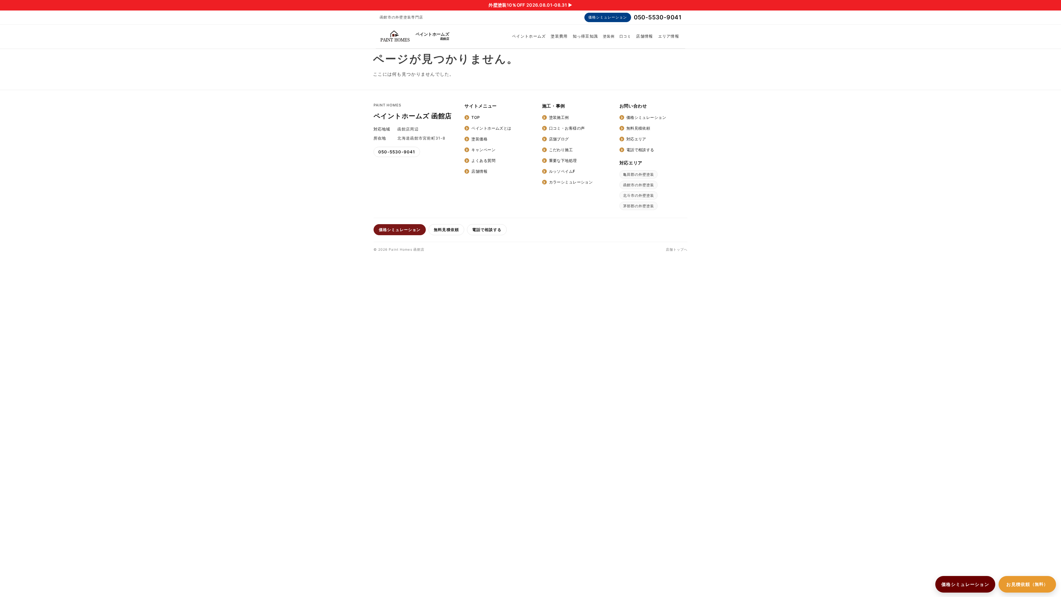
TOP (475, 117)
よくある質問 (483, 160)
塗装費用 (559, 36)
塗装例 (608, 36)
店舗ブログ (559, 139)
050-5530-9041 (657, 17)
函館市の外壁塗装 (638, 185)
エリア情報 (668, 36)
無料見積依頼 (638, 128)
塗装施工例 (559, 117)
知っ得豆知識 (585, 36)
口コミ (625, 36)
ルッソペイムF (562, 171)
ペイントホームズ (529, 36)
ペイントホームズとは (491, 128)
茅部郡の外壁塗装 (638, 206)
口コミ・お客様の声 (567, 128)
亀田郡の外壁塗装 (638, 174)
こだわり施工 (561, 149)
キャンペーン (483, 149)
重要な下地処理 (563, 160)
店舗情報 (644, 36)
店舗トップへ (676, 249)
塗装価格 (479, 139)
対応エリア (636, 139)
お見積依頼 (1027, 584)
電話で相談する (640, 149)
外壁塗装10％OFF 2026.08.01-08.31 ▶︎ (530, 5)
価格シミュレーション (607, 17)
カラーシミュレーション (571, 182)
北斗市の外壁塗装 (638, 195)
